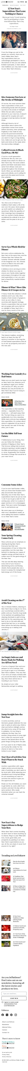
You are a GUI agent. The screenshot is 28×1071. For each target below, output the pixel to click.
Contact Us (5, 1032)
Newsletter (5, 1024)
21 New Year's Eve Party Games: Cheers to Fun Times (20, 403)
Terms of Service (6, 1056)
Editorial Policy (6, 1027)
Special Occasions (14, 5)
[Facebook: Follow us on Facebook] (2, 1015)
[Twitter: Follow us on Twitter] (7, 1015)
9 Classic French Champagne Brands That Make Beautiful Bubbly (20, 526)
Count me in (14, 998)
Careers (4, 1030)
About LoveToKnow (8, 1022)
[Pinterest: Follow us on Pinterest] (11, 1015)
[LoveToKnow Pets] (8, 1047)
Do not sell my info (7, 1052)
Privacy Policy (6, 1054)
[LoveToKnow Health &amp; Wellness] (8, 1042)
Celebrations (5, 5)
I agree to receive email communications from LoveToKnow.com (11, 1003)
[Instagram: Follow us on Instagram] (15, 1015)
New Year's (23, 5)
